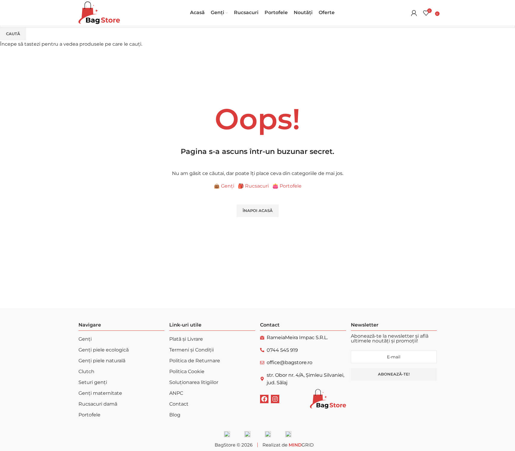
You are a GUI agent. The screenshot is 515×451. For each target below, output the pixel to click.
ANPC (176, 393)
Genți (85, 339)
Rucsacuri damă (97, 404)
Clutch (86, 371)
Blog (174, 415)
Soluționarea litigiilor (193, 382)
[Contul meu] (414, 13)
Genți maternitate (100, 393)
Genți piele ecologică (103, 350)
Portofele (89, 415)
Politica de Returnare (194, 361)
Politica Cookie (186, 371)
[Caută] (405, 13)
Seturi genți (92, 382)
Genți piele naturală (101, 361)
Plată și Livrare (186, 339)
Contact (179, 404)
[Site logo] (99, 12)
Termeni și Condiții (191, 350)
